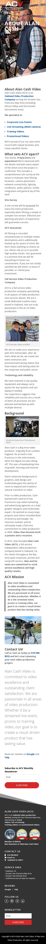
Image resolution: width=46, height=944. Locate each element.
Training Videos (15, 131)
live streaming (17, 822)
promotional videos (30, 825)
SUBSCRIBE (22, 785)
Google (31, 754)
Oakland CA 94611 (14, 860)
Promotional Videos (18, 136)
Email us (10, 857)
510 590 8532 (12, 855)
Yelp (7, 757)
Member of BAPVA (13, 841)
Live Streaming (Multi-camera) (24, 126)
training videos (11, 825)
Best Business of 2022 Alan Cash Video (22, 844)
